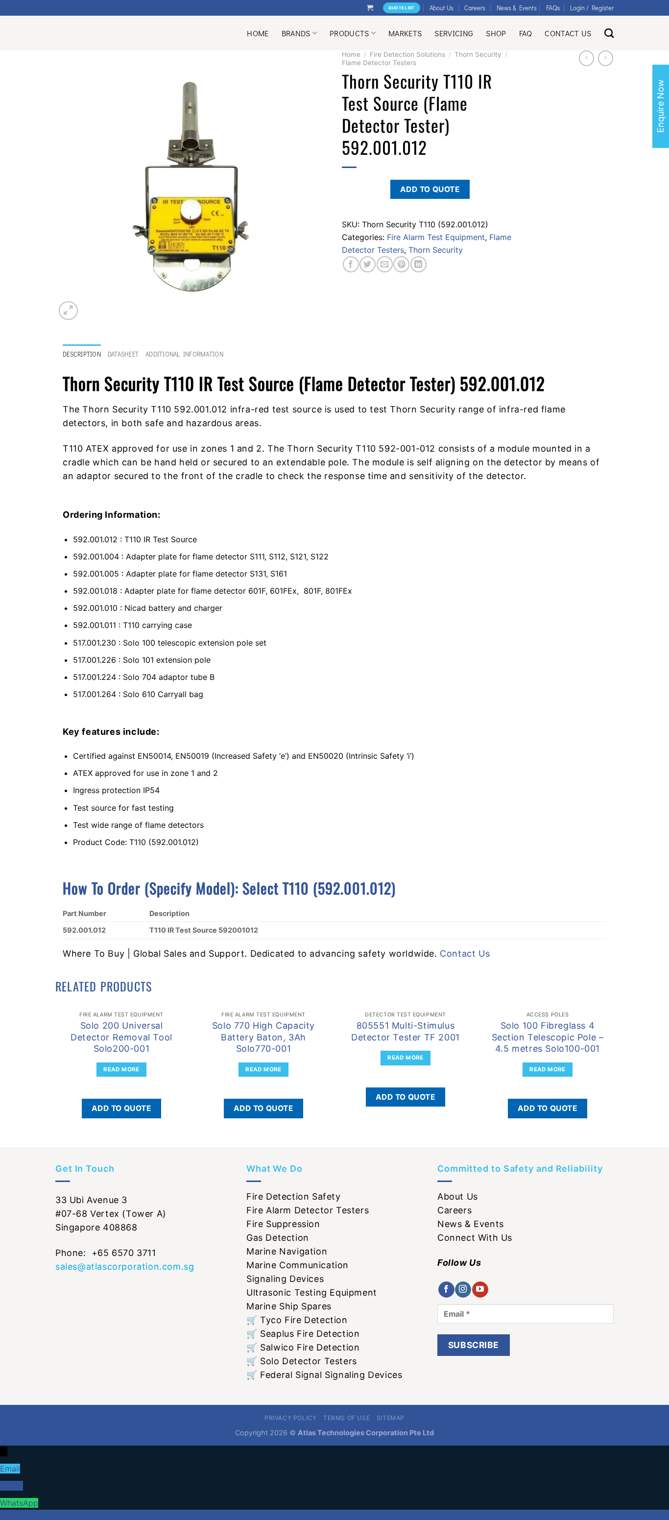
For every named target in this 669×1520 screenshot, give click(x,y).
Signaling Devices (285, 1279)
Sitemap (391, 1418)
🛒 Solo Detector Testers (301, 1361)
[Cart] (370, 7)
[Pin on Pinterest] (401, 264)
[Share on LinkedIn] (418, 264)
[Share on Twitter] (367, 264)
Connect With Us (474, 1237)
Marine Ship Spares (289, 1306)
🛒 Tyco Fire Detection (297, 1320)
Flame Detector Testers (379, 63)
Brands (296, 33)
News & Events (517, 8)
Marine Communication (297, 1265)
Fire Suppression (283, 1224)
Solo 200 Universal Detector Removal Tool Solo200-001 (121, 1037)
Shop (496, 33)
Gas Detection (277, 1237)
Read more (121, 1069)
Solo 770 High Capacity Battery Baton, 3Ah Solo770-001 (263, 1037)
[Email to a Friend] (385, 264)
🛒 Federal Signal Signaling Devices (324, 1375)
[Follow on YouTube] (480, 1289)
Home (257, 33)
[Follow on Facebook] (446, 1289)
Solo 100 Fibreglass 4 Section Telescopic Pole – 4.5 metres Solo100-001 (548, 1037)
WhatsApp (19, 1503)
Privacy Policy (290, 1418)
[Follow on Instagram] (463, 1289)
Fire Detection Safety (293, 1196)
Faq (525, 33)
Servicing (453, 33)
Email (10, 1468)
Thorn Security (478, 54)
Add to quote (430, 189)
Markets (405, 33)
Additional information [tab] (184, 354)
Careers (474, 8)
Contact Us (568, 33)
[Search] (609, 33)
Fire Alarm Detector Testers (307, 1210)
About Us (442, 8)
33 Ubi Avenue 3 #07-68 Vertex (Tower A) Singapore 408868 (111, 1213)
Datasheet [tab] (123, 354)
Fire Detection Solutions (407, 54)
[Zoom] (68, 310)
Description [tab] (82, 354)
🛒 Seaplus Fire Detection (302, 1333)
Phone (11, 1486)
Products (349, 33)
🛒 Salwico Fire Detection (302, 1347)
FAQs (553, 7)
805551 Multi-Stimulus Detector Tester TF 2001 (405, 1031)
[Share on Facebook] (351, 264)
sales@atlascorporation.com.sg (124, 1266)
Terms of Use (346, 1418)
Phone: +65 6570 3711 (105, 1253)
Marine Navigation (286, 1251)
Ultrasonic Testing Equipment (311, 1292)
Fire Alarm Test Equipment (436, 237)
